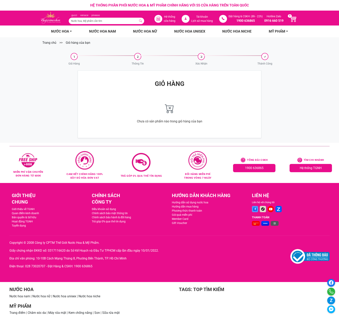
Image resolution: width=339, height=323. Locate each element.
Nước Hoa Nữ (145, 31)
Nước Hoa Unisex (189, 31)
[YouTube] (271, 209)
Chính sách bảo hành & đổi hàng (111, 217)
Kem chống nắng (80, 313)
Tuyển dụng (19, 225)
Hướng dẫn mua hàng (185, 206)
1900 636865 (254, 168)
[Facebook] (255, 209)
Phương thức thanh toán (187, 210)
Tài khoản (202, 16)
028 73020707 (35, 266)
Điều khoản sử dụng (104, 209)
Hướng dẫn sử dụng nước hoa (190, 202)
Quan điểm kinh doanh (25, 213)
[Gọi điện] (331, 292)
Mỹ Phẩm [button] (277, 31)
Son (97, 313)
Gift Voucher (179, 223)
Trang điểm (17, 313)
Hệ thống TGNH (311, 168)
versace (84, 15)
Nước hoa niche (89, 296)
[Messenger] (331, 309)
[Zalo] (278, 209)
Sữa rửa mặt (111, 313)
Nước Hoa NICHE (237, 31)
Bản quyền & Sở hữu (24, 217)
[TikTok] (263, 209)
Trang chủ (49, 43)
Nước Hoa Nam (102, 31)
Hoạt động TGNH (22, 221)
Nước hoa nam (19, 296)
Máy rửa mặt (57, 313)
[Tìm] (141, 21)
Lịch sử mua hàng (202, 20)
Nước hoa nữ (41, 296)
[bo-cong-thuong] (310, 256)
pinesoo (95, 15)
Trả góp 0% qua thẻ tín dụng (109, 221)
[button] (74, 59)
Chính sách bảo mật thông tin (110, 213)
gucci (74, 15)
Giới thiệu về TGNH (23, 209)
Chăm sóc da (37, 313)
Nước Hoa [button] (60, 31)
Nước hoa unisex (64, 296)
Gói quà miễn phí (182, 214)
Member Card (180, 218)
